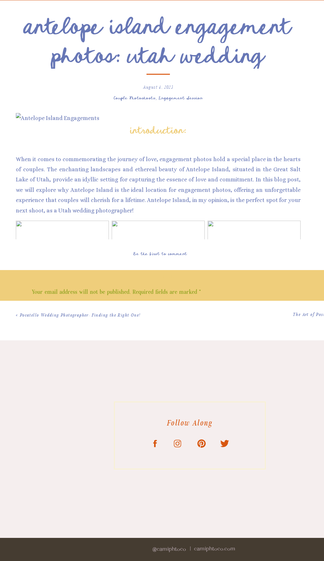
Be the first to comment (160, 253)
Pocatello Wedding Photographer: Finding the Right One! (80, 315)
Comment (45, 307)
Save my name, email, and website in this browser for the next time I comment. (128, 490)
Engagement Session (181, 97)
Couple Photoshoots (135, 97)
